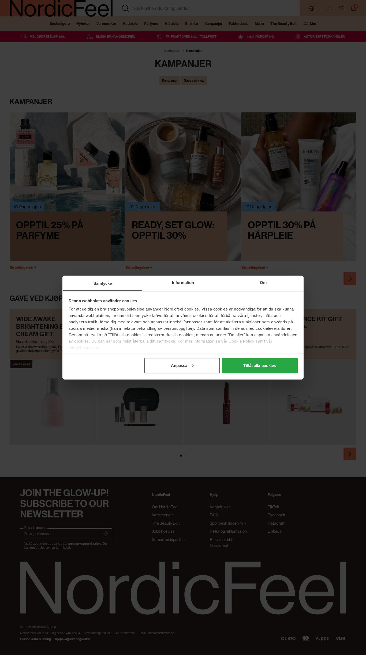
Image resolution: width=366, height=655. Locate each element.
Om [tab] (263, 282)
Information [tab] (183, 282)
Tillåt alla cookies (259, 365)
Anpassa (179, 365)
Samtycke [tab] (103, 283)
